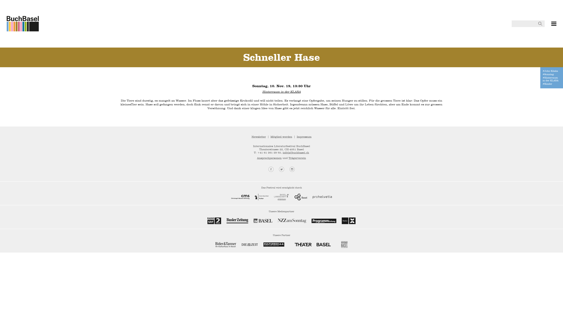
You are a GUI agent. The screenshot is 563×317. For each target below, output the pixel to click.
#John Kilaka (550, 71)
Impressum (304, 136)
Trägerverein (297, 158)
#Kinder (547, 83)
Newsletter (259, 136)
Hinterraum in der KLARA (281, 91)
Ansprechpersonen (269, 158)
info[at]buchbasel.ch (296, 152)
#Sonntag (548, 74)
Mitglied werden (281, 136)
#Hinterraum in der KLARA (550, 79)
